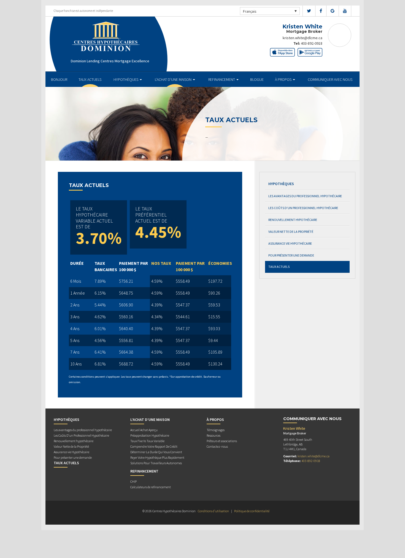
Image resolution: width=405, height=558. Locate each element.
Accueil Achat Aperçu (144, 430)
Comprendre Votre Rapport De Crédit (153, 446)
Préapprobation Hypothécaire (149, 435)
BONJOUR (59, 79)
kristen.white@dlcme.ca (302, 37)
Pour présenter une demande (291, 255)
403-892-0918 (311, 43)
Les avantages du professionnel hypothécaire (305, 196)
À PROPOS (283, 79)
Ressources (213, 435)
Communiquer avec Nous (330, 79)
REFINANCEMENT (222, 79)
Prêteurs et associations (222, 441)
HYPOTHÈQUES (126, 79)
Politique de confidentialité (251, 511)
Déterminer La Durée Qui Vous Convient (156, 452)
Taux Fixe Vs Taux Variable (147, 441)
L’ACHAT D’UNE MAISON (173, 79)
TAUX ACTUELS (90, 79)
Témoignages (216, 430)
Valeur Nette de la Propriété (290, 231)
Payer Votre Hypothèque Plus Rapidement (157, 457)
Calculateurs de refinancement (150, 487)
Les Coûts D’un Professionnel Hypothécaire (303, 208)
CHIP (133, 481)
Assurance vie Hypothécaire (290, 243)
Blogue (257, 79)
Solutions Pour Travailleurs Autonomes (156, 463)
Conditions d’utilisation (213, 511)
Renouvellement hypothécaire (292, 220)
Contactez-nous (217, 446)
